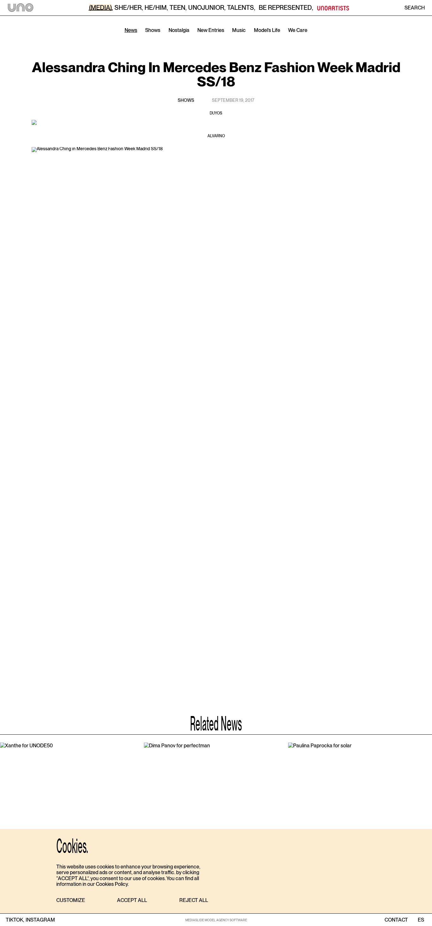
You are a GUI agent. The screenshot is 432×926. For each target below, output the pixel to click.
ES (421, 920)
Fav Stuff (252, 39)
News (131, 30)
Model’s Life (267, 30)
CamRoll (182, 39)
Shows (152, 30)
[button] (70, 901)
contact (396, 920)
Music (239, 30)
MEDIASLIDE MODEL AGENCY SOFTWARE (216, 920)
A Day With (217, 39)
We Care (297, 30)
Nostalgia (179, 30)
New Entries (210, 30)
